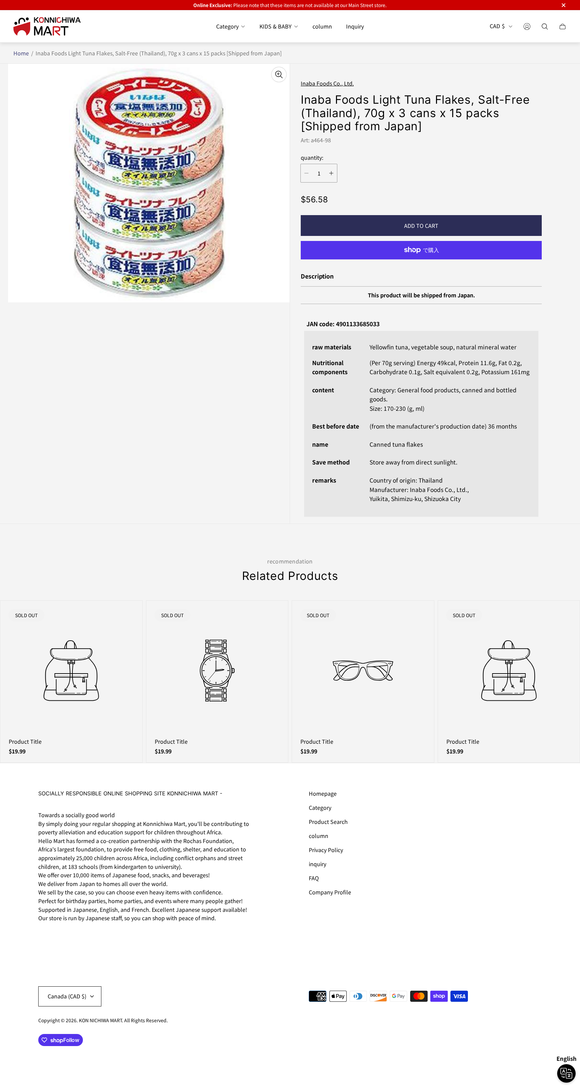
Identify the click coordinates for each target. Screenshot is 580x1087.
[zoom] (279, 74)
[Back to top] (534, 1060)
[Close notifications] (563, 5)
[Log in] (527, 26)
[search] (544, 26)
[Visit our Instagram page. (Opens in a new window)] (45, 937)
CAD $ (497, 26)
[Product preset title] (71, 670)
